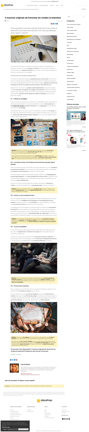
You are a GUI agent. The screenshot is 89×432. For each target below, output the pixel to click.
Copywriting (70, 99)
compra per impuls (37, 185)
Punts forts (12, 409)
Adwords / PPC (71, 96)
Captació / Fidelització (72, 66)
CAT (80, 5)
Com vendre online (72, 30)
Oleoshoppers (44, 5)
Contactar (46, 416)
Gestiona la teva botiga (14, 416)
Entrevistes (70, 75)
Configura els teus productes (15, 414)
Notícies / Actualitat (72, 84)
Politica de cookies (65, 411)
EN (85, 5)
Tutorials (69, 42)
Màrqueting (70, 54)
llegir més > (84, 126)
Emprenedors (70, 33)
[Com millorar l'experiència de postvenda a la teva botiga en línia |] (76, 139)
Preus (52, 5)
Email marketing (71, 78)
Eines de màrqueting (14, 419)
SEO (68, 45)
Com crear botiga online (49, 417)
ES (82, 5)
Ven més (11, 417)
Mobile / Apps (70, 72)
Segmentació (70, 81)
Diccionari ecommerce (73, 51)
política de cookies (6, 427)
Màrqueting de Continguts (74, 39)
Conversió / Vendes (72, 90)
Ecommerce (70, 63)
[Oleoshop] (7, 6)
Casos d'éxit (70, 27)
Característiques (32, 5)
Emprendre (70, 69)
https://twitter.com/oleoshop (26, 373)
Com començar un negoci (73, 24)
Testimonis (29, 409)
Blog (57, 5)
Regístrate (7, 386)
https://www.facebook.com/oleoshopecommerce (30, 374)
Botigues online (30, 411)
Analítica (69, 93)
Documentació (47, 414)
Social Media (70, 60)
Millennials (43, 106)
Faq (45, 411)
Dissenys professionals (14, 411)
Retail (68, 57)
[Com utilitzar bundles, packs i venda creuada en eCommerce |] (76, 115)
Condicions (64, 409)
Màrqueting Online (72, 36)
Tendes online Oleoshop (73, 87)
